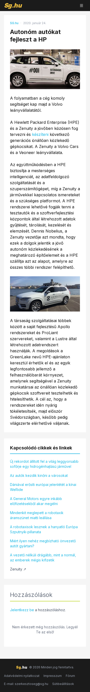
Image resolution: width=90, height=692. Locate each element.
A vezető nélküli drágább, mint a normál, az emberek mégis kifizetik (43, 557)
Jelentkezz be (22, 610)
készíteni (40, 134)
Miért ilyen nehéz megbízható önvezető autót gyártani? (43, 543)
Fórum (70, 676)
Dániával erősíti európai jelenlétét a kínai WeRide (43, 487)
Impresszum (53, 676)
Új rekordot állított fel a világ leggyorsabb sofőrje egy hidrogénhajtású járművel (44, 464)
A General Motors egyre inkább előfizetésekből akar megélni (36, 501)
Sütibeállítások (63, 684)
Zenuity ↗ (18, 569)
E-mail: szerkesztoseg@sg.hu (26, 684)
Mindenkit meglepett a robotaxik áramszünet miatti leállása (37, 515)
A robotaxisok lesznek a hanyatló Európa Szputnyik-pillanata (44, 529)
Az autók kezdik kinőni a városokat (39, 475)
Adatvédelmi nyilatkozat (22, 676)
